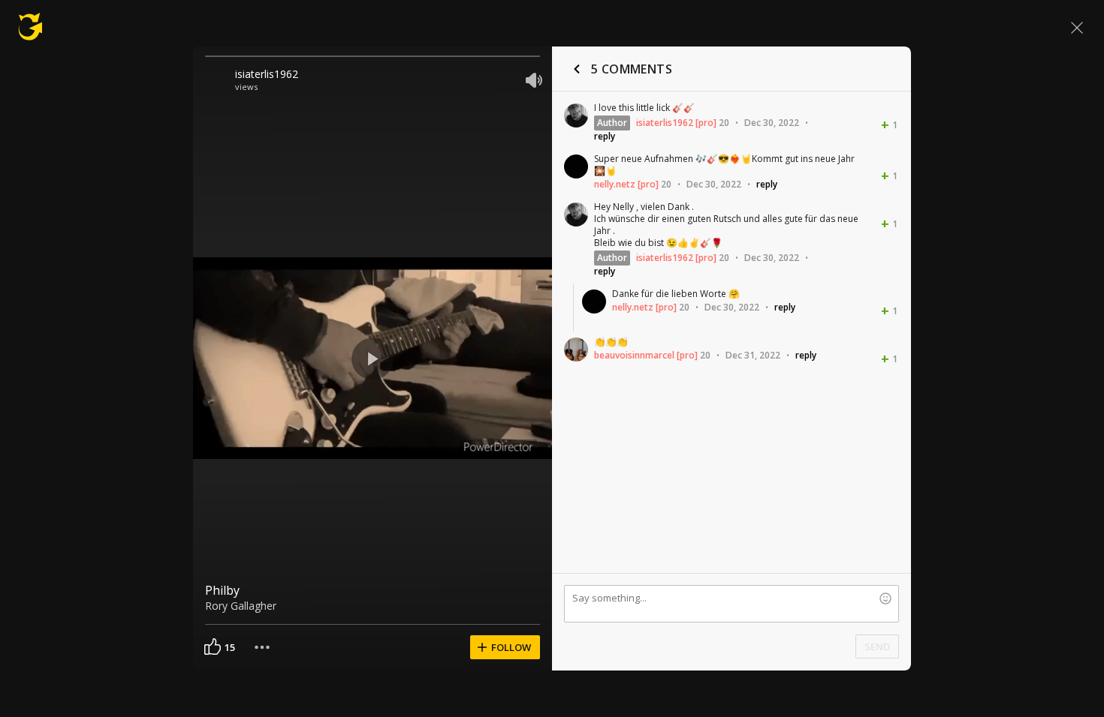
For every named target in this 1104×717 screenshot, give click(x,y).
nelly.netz (614, 184)
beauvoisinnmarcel (634, 355)
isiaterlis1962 (266, 74)
